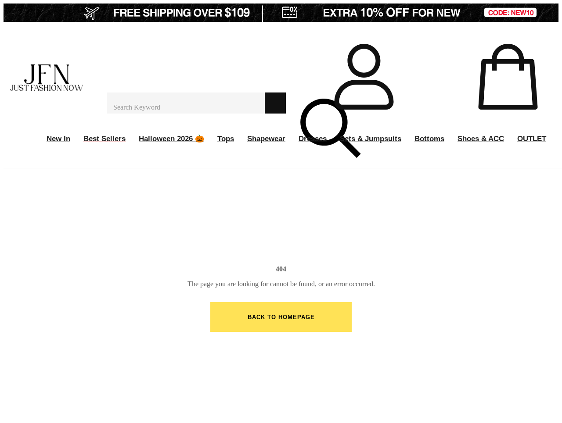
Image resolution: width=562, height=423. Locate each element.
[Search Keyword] (186, 103)
